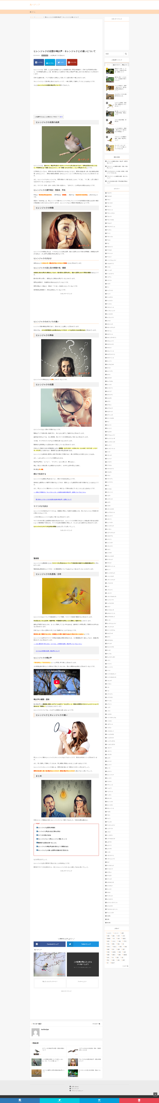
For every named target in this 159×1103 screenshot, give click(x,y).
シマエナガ (110, 583)
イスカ (108, 267)
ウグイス (109, 280)
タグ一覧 (126, 966)
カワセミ (109, 404)
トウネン (109, 684)
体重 (123, 933)
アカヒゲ (109, 223)
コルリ (108, 549)
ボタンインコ (110, 808)
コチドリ (109, 519)
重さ (108, 960)
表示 (61, 116)
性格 (126, 946)
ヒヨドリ (109, 771)
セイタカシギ (110, 610)
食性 (119, 960)
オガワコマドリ (111, 354)
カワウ (108, 401)
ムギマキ (109, 842)
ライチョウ (110, 895)
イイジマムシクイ (111, 260)
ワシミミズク (110, 912)
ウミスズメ (110, 300)
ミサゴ (108, 832)
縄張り (113, 954)
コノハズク (110, 522)
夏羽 (108, 941)
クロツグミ (110, 478)
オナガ (108, 367)
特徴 (108, 952)
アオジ (108, 199)
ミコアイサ (110, 828)
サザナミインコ (111, 566)
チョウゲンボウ (111, 657)
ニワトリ (109, 704)
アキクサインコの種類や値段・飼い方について (117, 177)
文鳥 (108, 919)
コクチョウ (110, 499)
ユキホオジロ (110, 882)
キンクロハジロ (111, 441)
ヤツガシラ (110, 869)
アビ (108, 243)
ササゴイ (109, 563)
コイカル (109, 489)
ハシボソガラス (111, 744)
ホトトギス (110, 805)
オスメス (116, 933)
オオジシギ (110, 324)
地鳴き (124, 938)
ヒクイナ (109, 761)
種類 (108, 954)
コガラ (108, 495)
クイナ (108, 452)
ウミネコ (109, 304)
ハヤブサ (109, 754)
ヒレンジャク (39, 17)
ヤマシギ (109, 879)
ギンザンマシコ (111, 448)
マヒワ (108, 818)
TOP (32, 17)
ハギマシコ (110, 724)
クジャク (109, 458)
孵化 (113, 944)
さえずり (109, 933)
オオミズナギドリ (111, 337)
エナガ (108, 320)
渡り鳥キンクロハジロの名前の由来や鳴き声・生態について (54, 499)
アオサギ (109, 196)
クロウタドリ (110, 468)
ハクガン (109, 727)
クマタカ (109, 465)
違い (123, 957)
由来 (125, 952)
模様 (108, 949)
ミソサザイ (110, 835)
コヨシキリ (110, 546)
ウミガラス (110, 297)
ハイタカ (109, 721)
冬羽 (119, 935)
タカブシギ (110, 633)
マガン (108, 815)
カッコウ (109, 384)
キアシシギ (110, 415)
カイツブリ (110, 371)
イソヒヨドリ (110, 273)
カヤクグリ (110, 394)
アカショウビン (111, 213)
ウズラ (108, 283)
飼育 (124, 960)
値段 (113, 935)
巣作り (108, 946)
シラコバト (110, 589)
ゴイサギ (109, 552)
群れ (108, 957)
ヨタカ (108, 892)
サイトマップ (75, 1088)
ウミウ (108, 293)
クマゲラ (109, 462)
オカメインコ (110, 351)
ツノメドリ (110, 667)
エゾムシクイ (110, 317)
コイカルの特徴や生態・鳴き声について (48, 651)
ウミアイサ (110, 290)
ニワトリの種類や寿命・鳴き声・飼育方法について (117, 162)
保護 (108, 935)
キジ (108, 421)
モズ (108, 862)
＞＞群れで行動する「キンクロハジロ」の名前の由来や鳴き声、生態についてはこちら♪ (60, 492)
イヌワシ (109, 277)
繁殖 (120, 954)
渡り (113, 949)
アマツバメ (110, 253)
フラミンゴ (110, 784)
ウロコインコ (110, 307)
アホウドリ (110, 246)
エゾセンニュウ (111, 310)
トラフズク (110, 697)
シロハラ (109, 593)
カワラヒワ (110, 408)
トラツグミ (110, 694)
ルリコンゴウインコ (112, 902)
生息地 (113, 952)
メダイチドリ (110, 855)
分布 (124, 935)
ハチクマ (109, 748)
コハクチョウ (110, 525)
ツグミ (108, 660)
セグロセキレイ (111, 616)
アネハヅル (110, 236)
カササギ (109, 378)
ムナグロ (109, 848)
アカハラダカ (110, 219)
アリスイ (109, 256)
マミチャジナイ (111, 825)
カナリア (109, 391)
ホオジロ (109, 798)
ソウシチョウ (110, 626)
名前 (119, 938)
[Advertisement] (66, 34)
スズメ (108, 606)
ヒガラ (108, 758)
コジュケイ (110, 515)
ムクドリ (109, 845)
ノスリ (108, 710)
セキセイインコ (111, 613)
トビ (108, 690)
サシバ (108, 569)
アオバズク (110, 203)
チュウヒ (109, 653)
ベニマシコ (110, 791)
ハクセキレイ (110, 731)
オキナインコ (110, 357)
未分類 (108, 922)
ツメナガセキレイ (111, 674)
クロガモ (109, 472)
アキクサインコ (111, 226)
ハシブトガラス (111, 741)
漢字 (124, 949)
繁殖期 (125, 954)
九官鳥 (108, 916)
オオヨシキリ (110, 344)
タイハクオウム (111, 630)
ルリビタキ (110, 906)
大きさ (113, 941)
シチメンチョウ (111, 579)
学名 (108, 944)
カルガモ (109, 398)
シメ (108, 586)
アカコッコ (110, 209)
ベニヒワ (109, 788)
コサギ (108, 505)
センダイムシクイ (111, 623)
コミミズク (110, 542)
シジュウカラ (110, 576)
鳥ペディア (35, 5)
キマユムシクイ (111, 435)
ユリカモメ (110, 885)
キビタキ (109, 431)
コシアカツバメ (111, 512)
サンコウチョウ (111, 573)
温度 (119, 949)
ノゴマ (108, 707)
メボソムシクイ (111, 858)
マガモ (108, 811)
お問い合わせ (75, 1086)
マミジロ (109, 821)
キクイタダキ (110, 418)
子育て (125, 941)
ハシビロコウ (110, 737)
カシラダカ (110, 381)
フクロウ (109, 781)
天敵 (120, 941)
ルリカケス (110, 899)
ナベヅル (109, 700)
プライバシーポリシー (77, 1090)
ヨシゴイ (109, 889)
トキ (108, 687)
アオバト (109, 206)
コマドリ (109, 539)
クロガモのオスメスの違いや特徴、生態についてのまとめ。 (117, 172)
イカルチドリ (110, 263)
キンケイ (109, 445)
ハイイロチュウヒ (111, 717)
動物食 (108, 938)
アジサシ (109, 230)
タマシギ (109, 643)
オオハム (109, 330)
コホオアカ (110, 536)
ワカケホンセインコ (112, 909)
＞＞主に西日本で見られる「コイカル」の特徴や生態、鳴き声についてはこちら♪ (58, 644)
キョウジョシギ (111, 438)
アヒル (108, 240)
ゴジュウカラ (110, 556)
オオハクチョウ (111, 327)
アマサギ (109, 250)
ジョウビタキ (110, 603)
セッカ (108, 620)
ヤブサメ (109, 872)
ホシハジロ (110, 801)
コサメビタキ (110, 509)
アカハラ (109, 216)
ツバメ (108, 670)
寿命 (119, 944)
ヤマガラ (109, 875)
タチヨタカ (110, 640)
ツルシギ (109, 680)
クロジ (108, 475)
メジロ (108, 852)
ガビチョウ (110, 411)
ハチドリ (109, 751)
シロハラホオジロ (111, 596)
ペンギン (109, 795)
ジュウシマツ (110, 599)
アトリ (108, 233)
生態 (120, 952)
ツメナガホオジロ (111, 677)
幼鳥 (121, 946)
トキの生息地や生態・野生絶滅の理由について (117, 182)
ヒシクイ (109, 764)
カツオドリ (110, 388)
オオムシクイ (110, 341)
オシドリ (109, 361)
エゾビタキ (110, 314)
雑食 (113, 960)
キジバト (109, 425)
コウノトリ (110, 492)
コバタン (109, 529)
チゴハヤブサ (110, 647)
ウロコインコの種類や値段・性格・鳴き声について (117, 167)
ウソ (108, 287)
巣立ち (114, 946)
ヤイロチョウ (110, 865)
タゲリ (108, 636)
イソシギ (109, 270)
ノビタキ (109, 714)
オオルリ (109, 347)
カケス (108, 374)
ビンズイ (109, 778)
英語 (118, 957)
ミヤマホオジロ (111, 838)
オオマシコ (110, 334)
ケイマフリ (110, 482)
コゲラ (108, 502)
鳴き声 (112, 962)
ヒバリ (108, 768)
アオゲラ (109, 193)
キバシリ (109, 428)
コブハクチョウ (111, 532)
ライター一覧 (96, 1023)
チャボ (108, 650)
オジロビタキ (110, 364)
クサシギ (109, 455)
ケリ (108, 485)
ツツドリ (109, 663)
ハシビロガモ (110, 734)
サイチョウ (110, 559)
